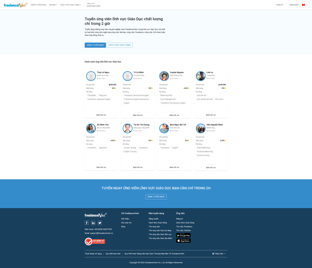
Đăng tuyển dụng (38, 5)
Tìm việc (52, 5)
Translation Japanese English (98, 99)
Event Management (168, 99)
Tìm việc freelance (184, 226)
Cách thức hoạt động (69, 5)
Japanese (103, 148)
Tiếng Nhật (91, 95)
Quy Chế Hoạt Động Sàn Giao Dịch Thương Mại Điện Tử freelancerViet (154, 254)
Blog (123, 226)
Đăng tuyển (153, 219)
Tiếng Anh (103, 95)
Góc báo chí (126, 223)
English (126, 103)
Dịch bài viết (201, 95)
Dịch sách (219, 99)
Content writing (130, 148)
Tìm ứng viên (154, 226)
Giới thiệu (125, 219)
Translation (91, 148)
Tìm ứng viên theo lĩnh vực (160, 234)
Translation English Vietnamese (136, 99)
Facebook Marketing (205, 151)
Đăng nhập (294, 5)
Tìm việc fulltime (183, 230)
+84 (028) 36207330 (103, 229)
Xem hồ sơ (101, 115)
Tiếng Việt (219, 254)
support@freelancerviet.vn (101, 233)
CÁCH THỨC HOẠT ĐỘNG (119, 45)
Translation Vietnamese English (136, 95)
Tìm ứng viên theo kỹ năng (160, 230)
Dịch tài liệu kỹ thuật (205, 99)
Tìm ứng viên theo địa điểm (160, 238)
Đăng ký (279, 5)
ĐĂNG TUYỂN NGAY (95, 45)
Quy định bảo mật (113, 254)
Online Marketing (203, 148)
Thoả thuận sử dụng (93, 254)
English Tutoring (130, 151)
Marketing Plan (166, 95)
